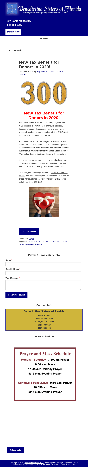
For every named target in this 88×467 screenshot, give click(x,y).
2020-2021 (38, 241)
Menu (45, 38)
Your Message (12, 278)
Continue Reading (29, 231)
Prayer (31, 239)
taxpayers (38, 244)
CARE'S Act (47, 241)
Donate (56, 241)
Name (8, 260)
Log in (74, 464)
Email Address (12, 269)
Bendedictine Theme (34, 464)
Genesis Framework (52, 464)
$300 (31, 241)
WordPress (66, 464)
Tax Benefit (29, 244)
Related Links (15, 450)
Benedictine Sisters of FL (34, 463)
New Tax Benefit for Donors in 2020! (39, 64)
